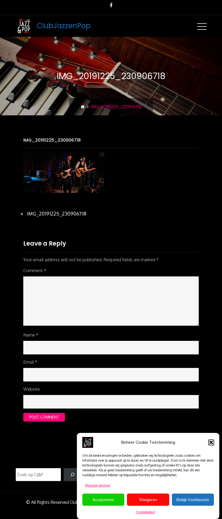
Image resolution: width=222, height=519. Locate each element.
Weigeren (148, 499)
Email (30, 362)
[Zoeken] (73, 474)
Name (30, 335)
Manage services (97, 485)
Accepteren (103, 499)
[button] (211, 442)
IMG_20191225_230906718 (52, 140)
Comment (34, 270)
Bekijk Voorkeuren (193, 499)
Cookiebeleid (145, 512)
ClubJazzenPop (64, 26)
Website (31, 389)
